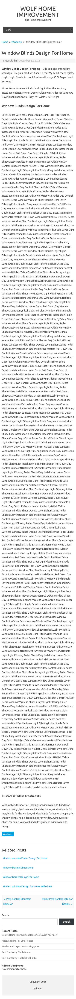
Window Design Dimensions (18, 867)
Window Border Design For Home (21, 877)
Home (5, 42)
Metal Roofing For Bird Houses (17, 940)
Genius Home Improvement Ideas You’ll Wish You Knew (29, 935)
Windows (16, 42)
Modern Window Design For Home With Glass (27, 886)
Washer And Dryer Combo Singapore (20, 946)
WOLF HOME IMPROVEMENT (38, 11)
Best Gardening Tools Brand (16, 952)
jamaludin (11, 60)
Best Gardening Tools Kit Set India (19, 958)
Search (5, 915)
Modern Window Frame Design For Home (25, 858)
